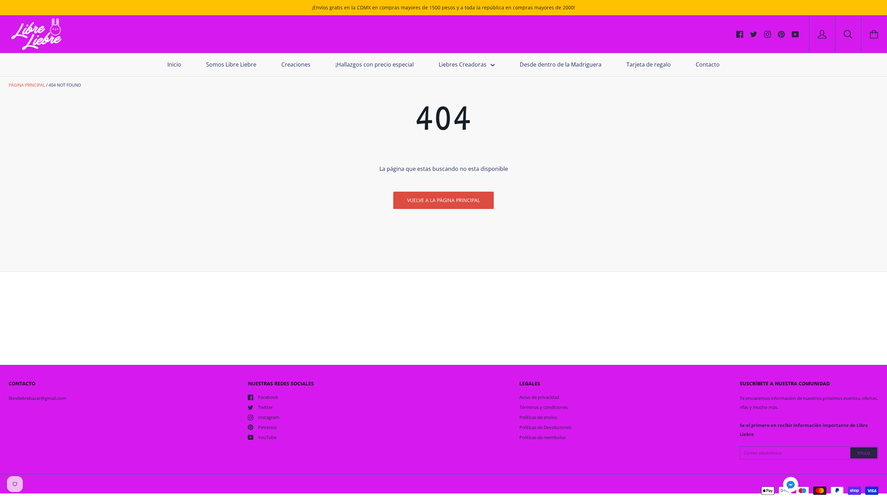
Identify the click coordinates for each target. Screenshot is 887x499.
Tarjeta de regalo (648, 64)
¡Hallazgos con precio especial (374, 64)
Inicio (174, 64)
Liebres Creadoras (463, 64)
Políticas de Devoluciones (545, 427)
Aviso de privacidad (539, 397)
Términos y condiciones (543, 407)
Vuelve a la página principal (443, 200)
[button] (790, 485)
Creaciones (295, 64)
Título (863, 453)
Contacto (708, 64)
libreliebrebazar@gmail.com (37, 398)
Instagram (268, 417)
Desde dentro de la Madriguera (560, 64)
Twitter (265, 407)
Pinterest (267, 427)
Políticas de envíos (538, 417)
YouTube (267, 437)
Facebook (268, 397)
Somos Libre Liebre (231, 64)
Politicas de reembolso (542, 437)
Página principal (27, 85)
